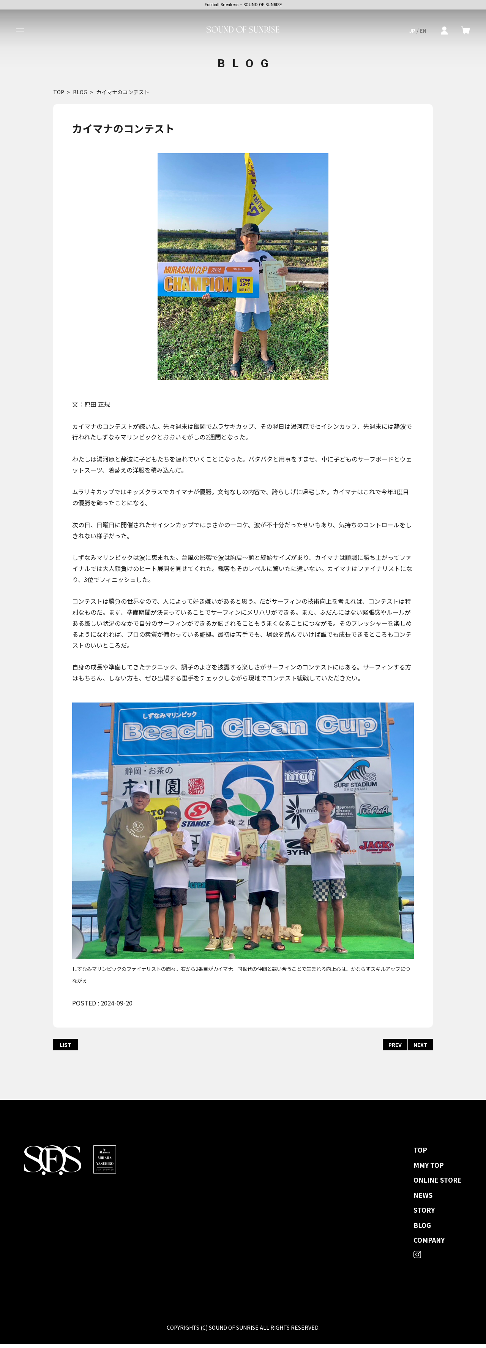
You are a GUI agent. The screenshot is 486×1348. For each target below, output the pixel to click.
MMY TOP (428, 1165)
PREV (395, 1044)
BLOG (80, 92)
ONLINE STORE (437, 1180)
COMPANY (429, 1240)
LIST (65, 1044)
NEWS (422, 1195)
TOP (58, 92)
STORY (424, 1210)
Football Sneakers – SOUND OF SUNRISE (243, 4)
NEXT (420, 1044)
